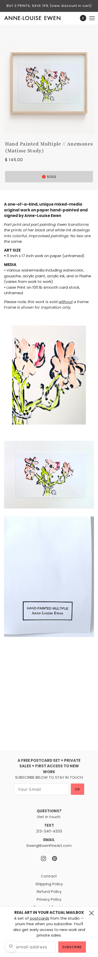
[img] (43, 859)
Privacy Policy (49, 899)
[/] (37, 18)
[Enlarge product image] (49, 83)
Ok (77, 789)
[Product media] (49, 375)
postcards (39, 918)
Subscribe (72, 947)
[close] (91, 913)
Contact (49, 876)
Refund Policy (49, 891)
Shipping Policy (49, 884)
